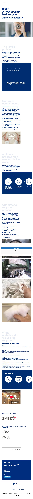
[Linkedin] (16, 496)
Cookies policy (28, 493)
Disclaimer (15, 493)
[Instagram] (14, 496)
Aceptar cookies (16, 248)
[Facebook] (19, 496)
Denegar (16, 250)
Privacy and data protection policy (7, 493)
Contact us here (7, 476)
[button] (31, 244)
